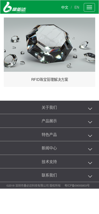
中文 (64, 7)
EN (76, 7)
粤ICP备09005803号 (77, 185)
